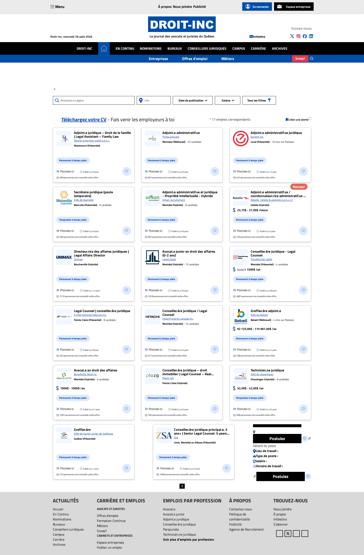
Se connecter (261, 6)
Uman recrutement (173, 200)
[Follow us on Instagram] (298, 35)
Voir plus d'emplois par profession (188, 539)
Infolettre (259, 36)
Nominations (151, 48)
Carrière (258, 48)
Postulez (277, 438)
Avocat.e (169, 509)
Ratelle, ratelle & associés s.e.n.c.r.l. (272, 200)
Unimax (78, 259)
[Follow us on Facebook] (304, 35)
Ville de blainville (84, 200)
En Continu (125, 48)
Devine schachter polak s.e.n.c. (92, 140)
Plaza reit (168, 378)
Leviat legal (169, 259)
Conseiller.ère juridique (179, 524)
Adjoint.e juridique (176, 519)
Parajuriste (171, 529)
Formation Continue (111, 520)
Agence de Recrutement (246, 529)
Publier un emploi (109, 547)
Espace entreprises (298, 6)
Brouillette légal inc (85, 374)
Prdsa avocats (170, 137)
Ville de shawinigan (262, 374)
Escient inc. (257, 137)
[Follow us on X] (292, 35)
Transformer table (261, 259)
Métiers (227, 58)
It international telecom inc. (90, 315)
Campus (238, 48)
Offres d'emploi (194, 58)
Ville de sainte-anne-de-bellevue (93, 433)
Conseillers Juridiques (207, 48)
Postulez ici (67, 171)
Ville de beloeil (259, 315)
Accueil (58, 509)
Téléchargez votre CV (83, 119)
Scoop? (300, 58)
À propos (165, 6)
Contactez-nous (240, 509)
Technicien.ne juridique (179, 534)
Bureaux (174, 48)
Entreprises (158, 58)
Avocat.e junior (174, 514)
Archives (279, 48)
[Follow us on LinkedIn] (311, 35)
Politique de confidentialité (239, 517)
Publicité (199, 6)
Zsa (176, 437)
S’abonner (280, 524)
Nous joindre (182, 6)
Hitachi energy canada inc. (178, 318)
